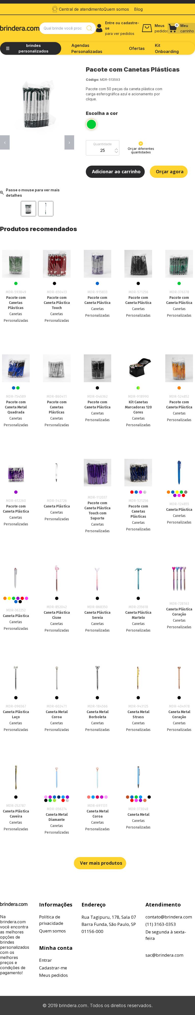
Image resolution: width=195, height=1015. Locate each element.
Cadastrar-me (53, 968)
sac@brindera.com (164, 955)
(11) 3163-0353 (160, 924)
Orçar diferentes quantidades (141, 150)
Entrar (45, 960)
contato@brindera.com (168, 917)
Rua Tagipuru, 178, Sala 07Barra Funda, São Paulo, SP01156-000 (109, 924)
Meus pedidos (53, 975)
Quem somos (52, 931)
